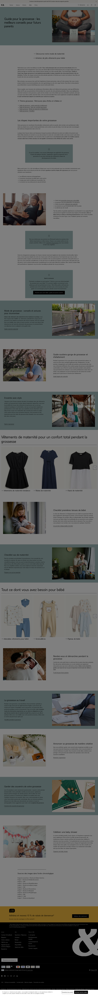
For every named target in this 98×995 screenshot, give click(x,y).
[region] (49, 992)
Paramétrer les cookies (67, 992)
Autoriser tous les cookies (81, 992)
